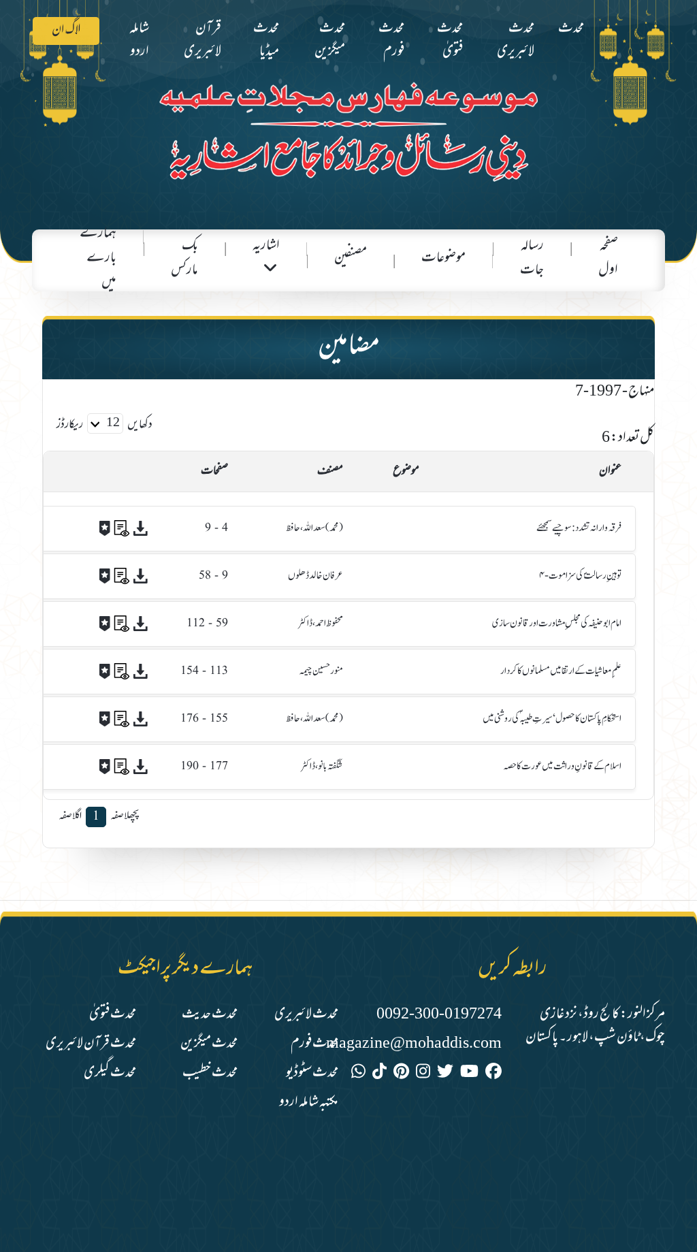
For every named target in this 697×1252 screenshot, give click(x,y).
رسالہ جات (532, 258)
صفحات (214, 471)
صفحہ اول (608, 258)
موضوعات (443, 258)
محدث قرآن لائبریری (91, 1044)
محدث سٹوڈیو (312, 1073)
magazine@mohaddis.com (414, 1044)
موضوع (406, 471)
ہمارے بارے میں (98, 258)
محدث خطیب (210, 1073)
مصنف (330, 471)
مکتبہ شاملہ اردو (308, 1103)
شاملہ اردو (139, 40)
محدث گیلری (110, 1073)
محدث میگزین (329, 40)
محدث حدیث (210, 1015)
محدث (571, 29)
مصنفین (350, 258)
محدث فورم (391, 40)
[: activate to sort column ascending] (101, 471)
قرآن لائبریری (202, 40)
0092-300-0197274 (439, 1015)
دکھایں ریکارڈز (104, 425)
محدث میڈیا (266, 40)
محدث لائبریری (515, 40)
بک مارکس (184, 258)
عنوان (610, 471)
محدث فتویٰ (450, 40)
